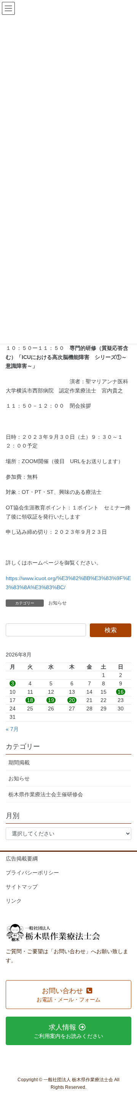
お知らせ (57, 603)
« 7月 (12, 729)
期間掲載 (19, 762)
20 (72, 700)
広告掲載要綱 (22, 859)
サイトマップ (22, 887)
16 (121, 692)
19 (51, 700)
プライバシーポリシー (32, 873)
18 (30, 700)
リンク (14, 901)
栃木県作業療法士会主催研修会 (45, 794)
